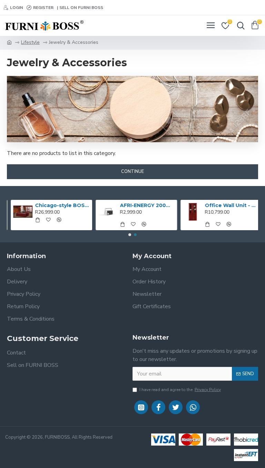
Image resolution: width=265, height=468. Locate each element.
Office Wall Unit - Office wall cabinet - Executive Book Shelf (228, 205)
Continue (132, 171)
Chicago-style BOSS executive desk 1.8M (58, 205)
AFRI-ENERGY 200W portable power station (143, 205)
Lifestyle (30, 42)
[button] (129, 234)
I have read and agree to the (180, 389)
